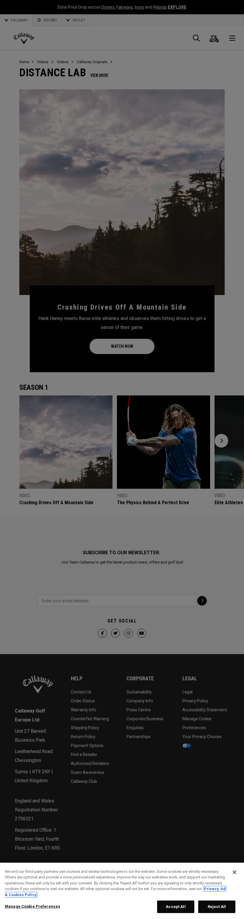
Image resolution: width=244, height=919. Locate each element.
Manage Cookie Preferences (32, 906)
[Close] (234, 872)
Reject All (217, 906)
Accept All (175, 906)
